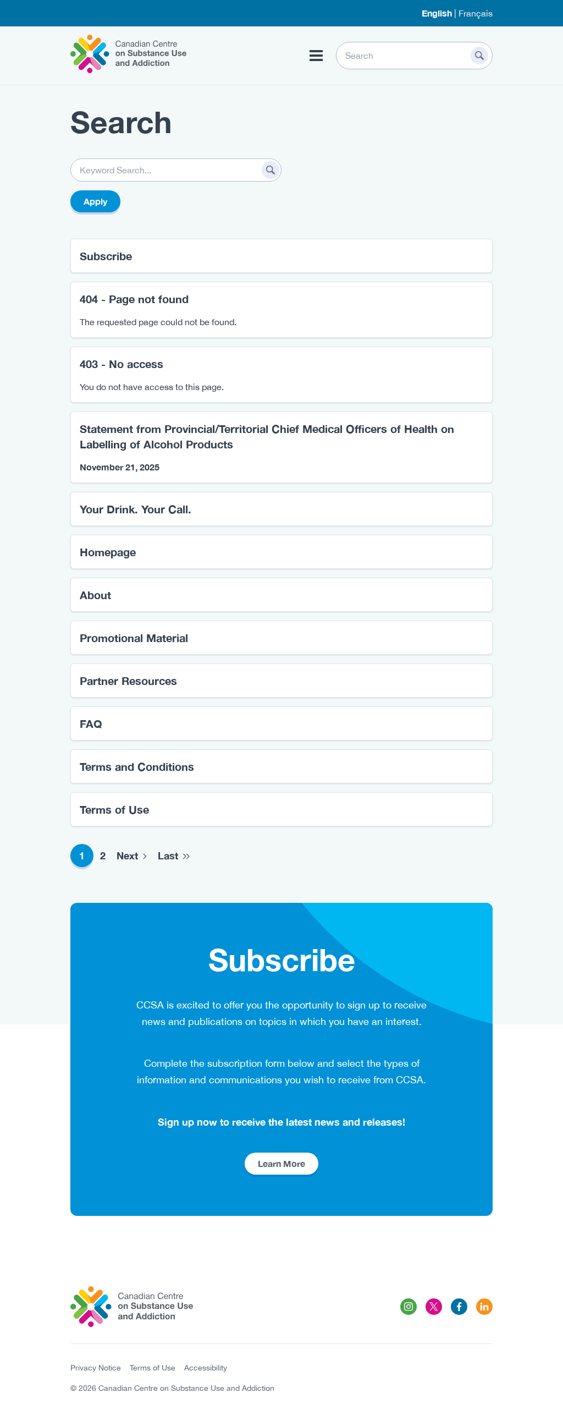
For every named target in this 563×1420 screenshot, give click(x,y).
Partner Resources (128, 680)
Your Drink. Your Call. (135, 509)
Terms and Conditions (137, 766)
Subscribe (106, 255)
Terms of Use (114, 809)
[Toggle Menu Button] (316, 55)
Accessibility (205, 1367)
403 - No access (121, 363)
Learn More (281, 1163)
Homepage (108, 551)
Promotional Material (134, 637)
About (95, 594)
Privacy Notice (95, 1367)
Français (476, 13)
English (437, 13)
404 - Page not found (134, 298)
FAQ (91, 723)
